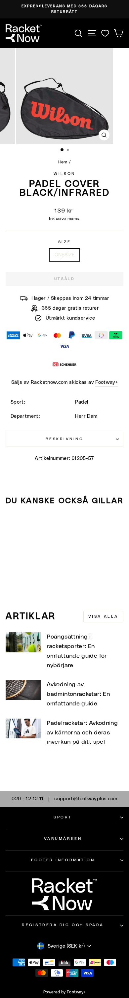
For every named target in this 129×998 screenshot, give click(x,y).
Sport (63, 817)
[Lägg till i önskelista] (14, 523)
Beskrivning (65, 439)
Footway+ (106, 382)
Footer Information (63, 860)
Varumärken (63, 839)
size (64, 242)
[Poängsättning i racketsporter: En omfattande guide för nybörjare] (23, 642)
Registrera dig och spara (63, 925)
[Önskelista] (105, 33)
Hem (62, 162)
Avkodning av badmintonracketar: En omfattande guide (78, 694)
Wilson (64, 174)
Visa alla (103, 616)
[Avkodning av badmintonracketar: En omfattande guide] (23, 690)
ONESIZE (65, 254)
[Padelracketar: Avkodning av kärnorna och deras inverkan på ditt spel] (23, 728)
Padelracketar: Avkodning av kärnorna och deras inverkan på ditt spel (82, 732)
